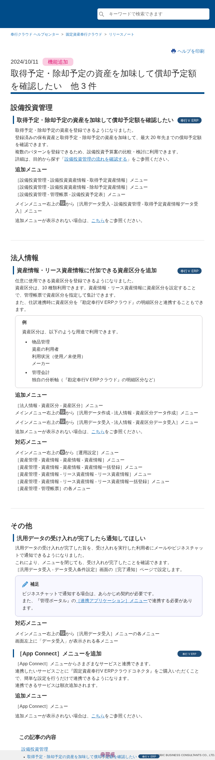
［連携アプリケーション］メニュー (112, 600)
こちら (98, 220)
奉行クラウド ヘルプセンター (35, 34)
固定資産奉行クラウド (84, 34)
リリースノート (121, 34)
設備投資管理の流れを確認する (95, 159)
